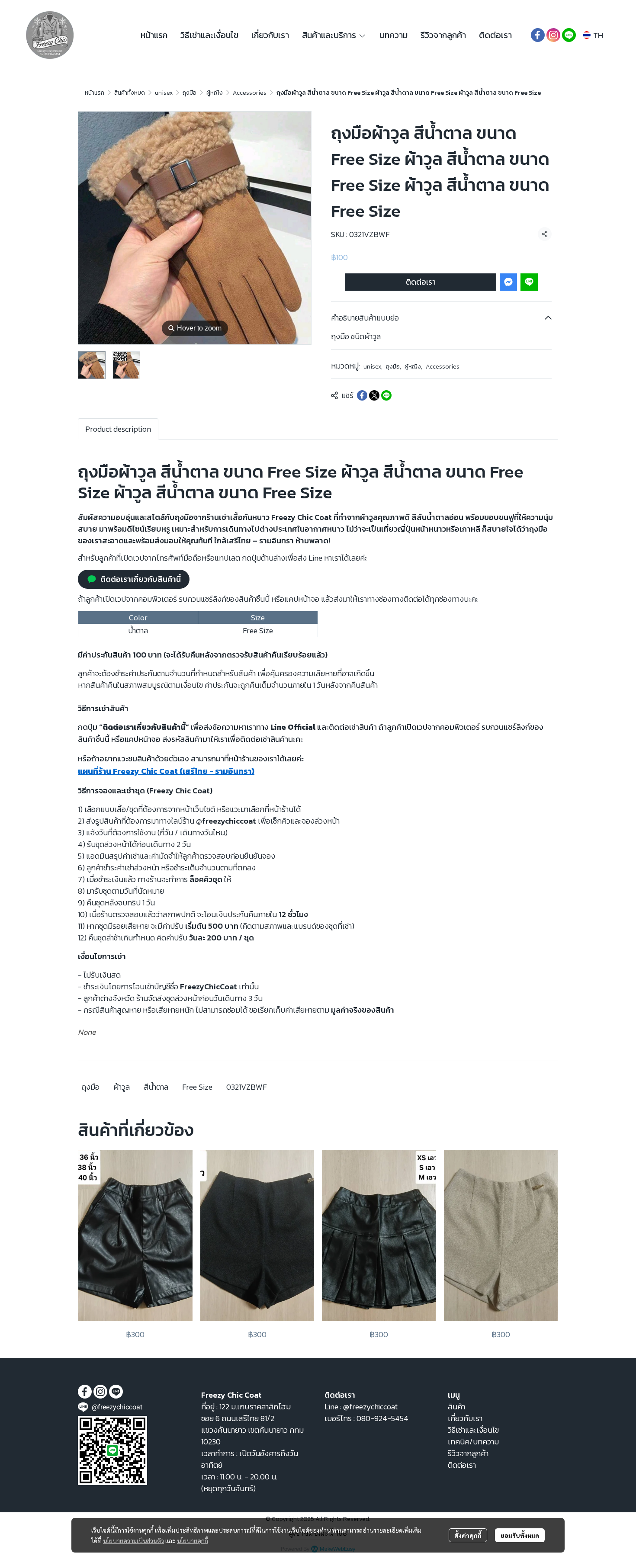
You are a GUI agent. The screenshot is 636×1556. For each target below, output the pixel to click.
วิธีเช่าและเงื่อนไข (473, 1430)
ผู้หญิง (214, 92)
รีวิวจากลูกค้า (468, 1453)
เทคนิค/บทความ (473, 1441)
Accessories (250, 92)
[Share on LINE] (386, 395)
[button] (593, 35)
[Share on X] (374, 395)
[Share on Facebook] (362, 395)
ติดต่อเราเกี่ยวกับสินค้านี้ (140, 579)
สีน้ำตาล (156, 1087)
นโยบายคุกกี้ (192, 1540)
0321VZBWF (246, 1087)
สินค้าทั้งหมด (129, 92)
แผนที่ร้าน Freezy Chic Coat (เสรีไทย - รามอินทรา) (166, 771)
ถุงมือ (189, 92)
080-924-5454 (382, 1418)
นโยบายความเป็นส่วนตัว (133, 1540)
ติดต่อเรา (421, 282)
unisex (164, 92)
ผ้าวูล (121, 1087)
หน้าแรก (94, 92)
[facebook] (538, 35)
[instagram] (553, 35)
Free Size (197, 1087)
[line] (569, 35)
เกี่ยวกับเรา (465, 1418)
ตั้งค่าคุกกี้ (468, 1535)
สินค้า (456, 1406)
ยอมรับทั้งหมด (520, 1535)
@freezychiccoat (370, 1406)
